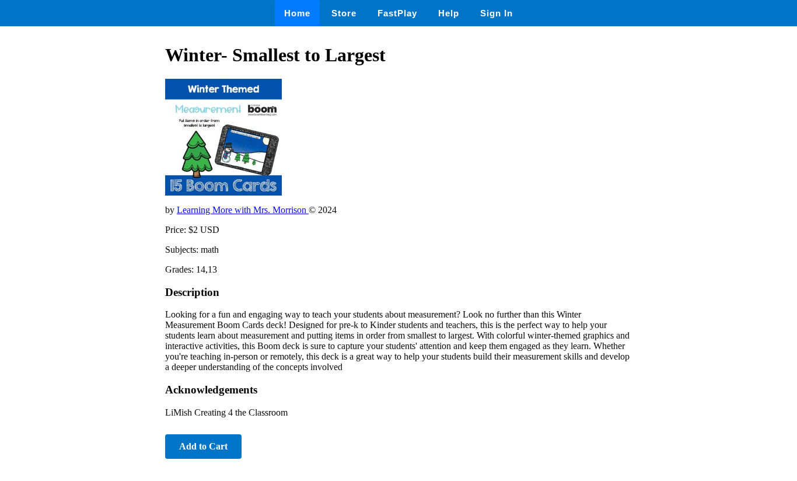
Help (448, 13)
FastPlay (397, 13)
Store (343, 13)
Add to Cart (203, 446)
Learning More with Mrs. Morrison (243, 210)
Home (297, 13)
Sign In (496, 13)
